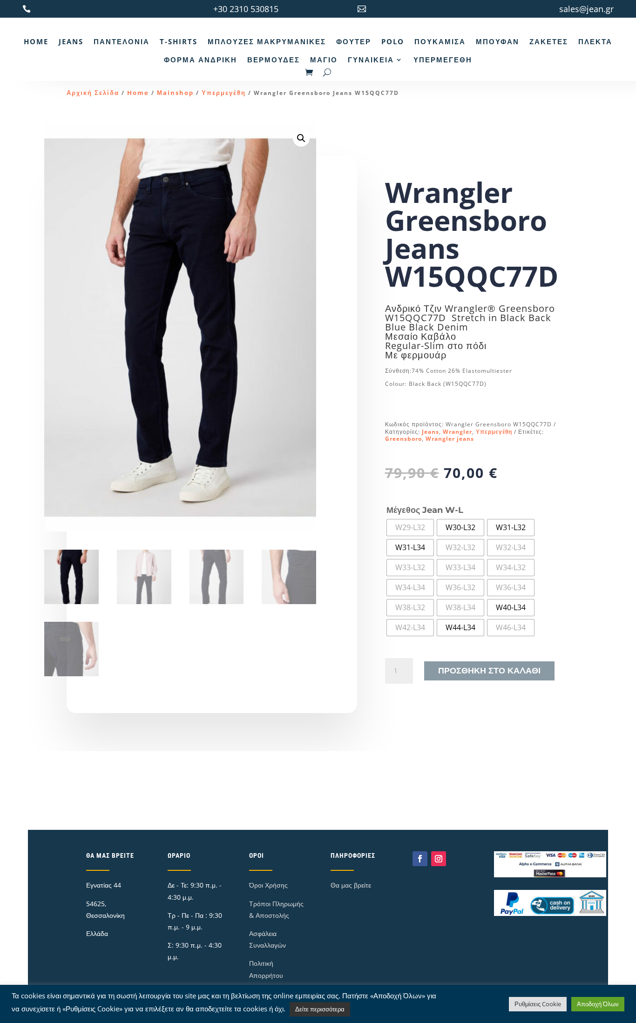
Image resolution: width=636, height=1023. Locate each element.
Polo (392, 41)
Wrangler (457, 432)
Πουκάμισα (440, 41)
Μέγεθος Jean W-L (424, 510)
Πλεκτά (595, 41)
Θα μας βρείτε (351, 885)
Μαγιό (324, 59)
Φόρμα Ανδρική (200, 59)
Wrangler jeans (450, 439)
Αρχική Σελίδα (93, 92)
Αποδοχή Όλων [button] (598, 1004)
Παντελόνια (121, 41)
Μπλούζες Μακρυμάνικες (267, 41)
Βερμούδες (273, 59)
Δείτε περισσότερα (320, 1009)
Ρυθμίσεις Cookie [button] (537, 1004)
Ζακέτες (548, 41)
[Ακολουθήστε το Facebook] (420, 858)
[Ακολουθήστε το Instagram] (438, 858)
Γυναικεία (371, 59)
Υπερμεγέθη (442, 59)
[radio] (410, 527)
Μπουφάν (497, 41)
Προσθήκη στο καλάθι (489, 671)
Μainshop (175, 92)
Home (36, 41)
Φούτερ (353, 41)
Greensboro (403, 439)
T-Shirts (178, 41)
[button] (301, 138)
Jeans (71, 41)
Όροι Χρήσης (268, 885)
